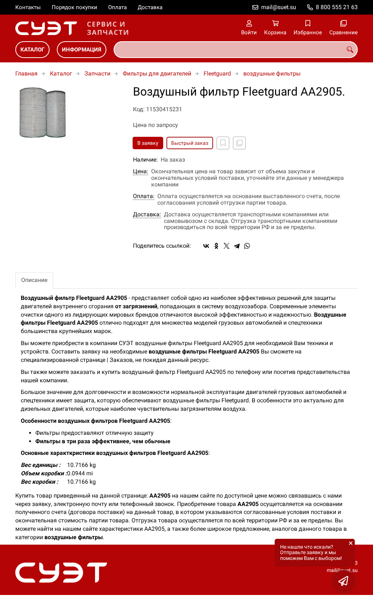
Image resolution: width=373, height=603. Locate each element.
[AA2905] (68, 112)
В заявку (147, 143)
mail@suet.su (278, 7)
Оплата (117, 7)
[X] (226, 245)
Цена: (140, 171)
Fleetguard (217, 73)
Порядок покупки (74, 7)
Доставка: (147, 214)
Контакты (28, 7)
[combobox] (236, 49)
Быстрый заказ (189, 143)
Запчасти (97, 73)
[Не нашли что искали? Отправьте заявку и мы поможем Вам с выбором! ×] (344, 581)
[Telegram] (236, 245)
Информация (81, 49)
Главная (26, 73)
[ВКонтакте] (206, 245)
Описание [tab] (34, 280)
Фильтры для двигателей (157, 73)
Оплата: (143, 196)
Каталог (32, 49)
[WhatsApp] (247, 245)
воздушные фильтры (272, 73)
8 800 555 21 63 (337, 7)
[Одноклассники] (216, 245)
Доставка (150, 7)
